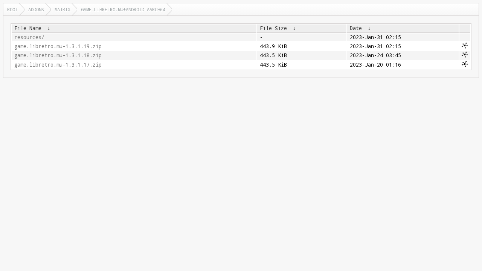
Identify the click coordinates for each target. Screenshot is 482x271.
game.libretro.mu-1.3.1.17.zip (58, 64)
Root (12, 9)
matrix (62, 9)
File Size (273, 28)
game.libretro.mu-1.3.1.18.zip (58, 55)
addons (36, 9)
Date (356, 28)
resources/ (29, 37)
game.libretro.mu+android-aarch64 (123, 9)
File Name (27, 28)
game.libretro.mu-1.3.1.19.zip (58, 46)
